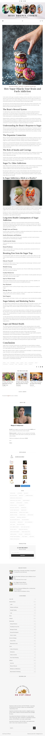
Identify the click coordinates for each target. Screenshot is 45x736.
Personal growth (21, 517)
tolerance (26, 364)
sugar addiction (21, 364)
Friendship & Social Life (18, 572)
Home (15, 579)
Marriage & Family (13, 629)
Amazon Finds (12, 640)
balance (26, 493)
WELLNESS (32, 536)
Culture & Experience (14, 649)
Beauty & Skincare (13, 665)
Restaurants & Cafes (14, 643)
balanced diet (13, 495)
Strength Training (13, 610)
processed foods (5, 364)
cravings (17, 362)
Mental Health (13, 512)
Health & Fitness (13, 86)
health (26, 362)
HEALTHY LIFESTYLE (14, 507)
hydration (23, 507)
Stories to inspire (23, 579)
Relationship (25, 572)
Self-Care (12, 524)
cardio (11, 604)
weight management (15, 536)
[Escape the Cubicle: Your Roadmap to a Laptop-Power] (25, 467)
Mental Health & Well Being (15, 671)
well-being (24, 536)
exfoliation (19, 502)
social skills (13, 529)
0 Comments (26, 94)
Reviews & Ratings (12, 638)
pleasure (36, 362)
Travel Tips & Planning (14, 657)
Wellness (28, 591)
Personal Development (14, 632)
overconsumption (30, 362)
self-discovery (20, 524)
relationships (25, 519)
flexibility (21, 505)
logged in (9, 395)
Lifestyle (21, 86)
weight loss (27, 534)
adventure (12, 493)
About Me (11, 599)
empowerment (26, 500)
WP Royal (9, 733)
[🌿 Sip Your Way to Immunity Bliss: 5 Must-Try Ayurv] (25, 462)
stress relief (13, 534)
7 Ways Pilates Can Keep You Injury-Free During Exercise (35, 383)
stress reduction (26, 531)
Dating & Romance (13, 623)
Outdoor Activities (13, 654)
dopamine (21, 362)
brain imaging (12, 362)
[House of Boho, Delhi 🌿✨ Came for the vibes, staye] (12, 467)
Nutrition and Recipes (30, 86)
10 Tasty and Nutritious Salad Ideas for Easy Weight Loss (7, 383)
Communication (29, 495)
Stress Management (15, 531)
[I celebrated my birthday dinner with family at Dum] (25, 472)
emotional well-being (15, 500)
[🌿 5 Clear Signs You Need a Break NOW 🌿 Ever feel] (25, 482)
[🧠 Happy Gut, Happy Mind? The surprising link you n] (12, 482)
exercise (12, 502)
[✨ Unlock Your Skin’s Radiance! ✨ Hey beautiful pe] (25, 477)
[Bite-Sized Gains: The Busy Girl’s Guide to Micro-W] (12, 477)
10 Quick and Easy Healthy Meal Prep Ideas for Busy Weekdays (22, 383)
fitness (26, 502)
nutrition (12, 517)
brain (8, 362)
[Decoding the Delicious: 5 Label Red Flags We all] (12, 462)
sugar (16, 364)
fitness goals (13, 505)
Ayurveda (19, 493)
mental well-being (23, 512)
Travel (10, 646)
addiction (4, 362)
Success (20, 534)
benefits (21, 495)
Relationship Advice (15, 519)
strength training (23, 529)
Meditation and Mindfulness (22, 591)
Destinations (12, 651)
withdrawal (30, 364)
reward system (11, 364)
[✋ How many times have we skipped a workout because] (12, 472)
